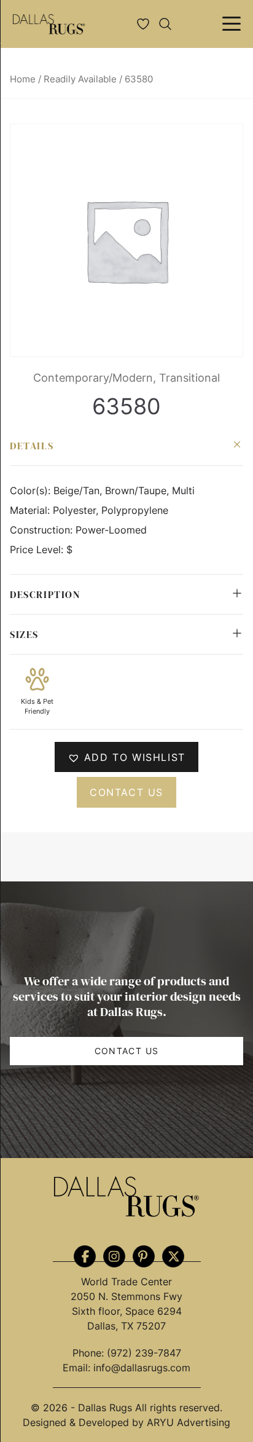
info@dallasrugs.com (141, 1367)
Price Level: (38, 549)
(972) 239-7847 (144, 1353)
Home (23, 79)
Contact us (126, 792)
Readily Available (80, 79)
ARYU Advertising (188, 1422)
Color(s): (31, 490)
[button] (126, 757)
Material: (31, 510)
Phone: (89, 1353)
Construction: (43, 530)
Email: (78, 1367)
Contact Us (127, 1051)
